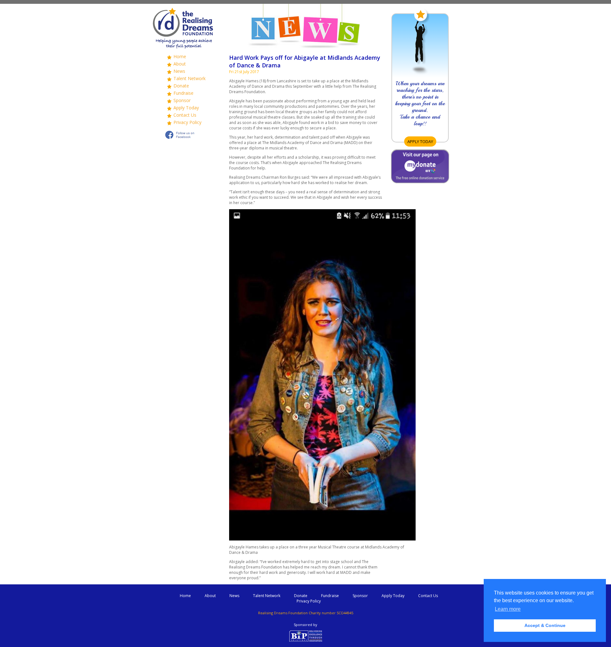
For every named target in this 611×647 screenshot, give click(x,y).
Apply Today (186, 108)
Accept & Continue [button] (544, 625)
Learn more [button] (508, 609)
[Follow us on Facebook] (183, 139)
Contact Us (184, 115)
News (179, 71)
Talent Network (189, 78)
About (179, 64)
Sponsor (182, 100)
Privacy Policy (187, 122)
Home (179, 56)
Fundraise (183, 93)
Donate (181, 86)
